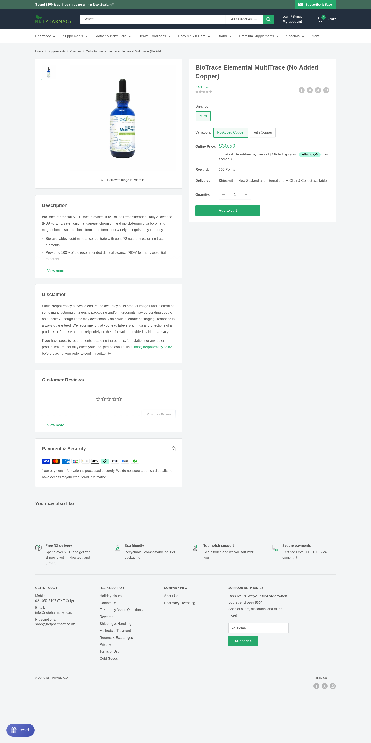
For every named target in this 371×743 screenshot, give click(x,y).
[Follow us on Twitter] (325, 686)
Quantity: (202, 194)
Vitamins (75, 51)
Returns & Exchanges (116, 638)
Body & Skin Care (191, 36)
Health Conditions (152, 36)
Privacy (105, 644)
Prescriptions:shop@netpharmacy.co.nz (55, 622)
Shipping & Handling (115, 624)
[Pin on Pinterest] (310, 90)
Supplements (73, 36)
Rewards (106, 617)
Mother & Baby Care (110, 36)
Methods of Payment (115, 630)
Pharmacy (43, 36)
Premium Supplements (256, 36)
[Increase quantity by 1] (246, 194)
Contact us (108, 603)
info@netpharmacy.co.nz (153, 347)
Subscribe (243, 641)
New (315, 36)
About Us (171, 596)
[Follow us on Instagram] (333, 686)
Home (39, 51)
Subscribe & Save (318, 4)
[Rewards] (20, 730)
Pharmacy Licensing (179, 603)
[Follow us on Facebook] (316, 686)
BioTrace (203, 86)
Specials (293, 36)
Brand (222, 36)
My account (292, 22)
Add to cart (228, 210)
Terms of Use (110, 651)
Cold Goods (109, 658)
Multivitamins (94, 51)
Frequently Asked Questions (121, 610)
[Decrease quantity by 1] (223, 194)
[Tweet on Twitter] (318, 90)
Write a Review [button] (161, 414)
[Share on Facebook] (302, 90)
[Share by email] (326, 90)
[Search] (268, 19)
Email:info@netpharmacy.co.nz (54, 610)
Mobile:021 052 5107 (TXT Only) (54, 598)
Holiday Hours (111, 596)
